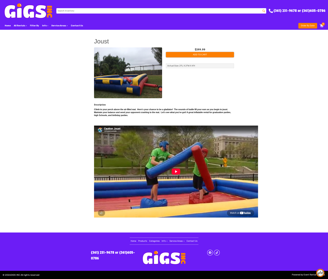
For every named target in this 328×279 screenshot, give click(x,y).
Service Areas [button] (58, 25)
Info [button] (44, 25)
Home (8, 25)
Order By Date (308, 25)
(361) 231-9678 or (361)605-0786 (113, 255)
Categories (154, 241)
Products (142, 241)
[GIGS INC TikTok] (217, 252)
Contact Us (77, 25)
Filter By (34, 25)
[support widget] (320, 273)
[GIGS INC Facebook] (210, 252)
